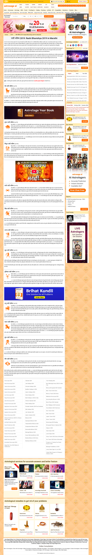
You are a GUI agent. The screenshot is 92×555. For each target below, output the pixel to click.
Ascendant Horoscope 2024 (11, 442)
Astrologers (31, 539)
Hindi (77, 73)
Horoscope (10, 10)
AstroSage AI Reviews (78, 540)
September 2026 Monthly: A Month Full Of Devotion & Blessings (78, 79)
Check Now (29, 478)
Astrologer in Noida (51, 539)
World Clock (25, 539)
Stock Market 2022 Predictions (53, 408)
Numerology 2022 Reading (52, 422)
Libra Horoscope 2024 (9, 400)
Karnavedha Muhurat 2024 (31, 429)
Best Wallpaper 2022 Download (53, 405)
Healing (38, 10)
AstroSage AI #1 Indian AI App (13, 540)
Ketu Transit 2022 (50, 410)
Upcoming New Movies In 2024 (53, 399)
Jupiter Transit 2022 (50, 416)
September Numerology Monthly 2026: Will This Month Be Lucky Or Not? (78, 101)
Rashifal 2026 (18, 1)
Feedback (50, 542)
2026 (22, 10)
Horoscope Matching (14, 12)
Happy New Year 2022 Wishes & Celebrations (12, 446)
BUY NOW (14, 488)
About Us (68, 542)
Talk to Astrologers (8, 548)
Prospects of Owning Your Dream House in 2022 (53, 443)
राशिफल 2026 (30, 12)
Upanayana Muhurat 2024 (31, 420)
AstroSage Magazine (72, 71)
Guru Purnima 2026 (70, 109)
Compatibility (58, 10)
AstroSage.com (51, 553)
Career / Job (71, 202)
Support (39, 543)
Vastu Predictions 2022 (10, 425)
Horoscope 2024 (8, 380)
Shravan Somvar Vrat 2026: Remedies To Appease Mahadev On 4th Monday (78, 84)
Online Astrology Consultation (30, 548)
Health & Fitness (71, 206)
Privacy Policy (78, 542)
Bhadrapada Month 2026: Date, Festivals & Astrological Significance (78, 76)
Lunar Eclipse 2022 (50, 433)
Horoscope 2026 (25, 1)
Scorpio (27, 7)
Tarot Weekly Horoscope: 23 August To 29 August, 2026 (78, 98)
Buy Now (71, 19)
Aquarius (46, 7)
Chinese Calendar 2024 (30, 400)
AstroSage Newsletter (72, 64)
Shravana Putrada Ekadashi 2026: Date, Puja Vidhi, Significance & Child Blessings (78, 90)
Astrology (17, 10)
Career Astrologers (75, 548)
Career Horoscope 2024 (10, 430)
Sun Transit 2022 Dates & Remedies (54, 439)
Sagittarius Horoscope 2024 (11, 406)
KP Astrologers (46, 550)
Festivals (71, 10)
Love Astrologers (66, 548)
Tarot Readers (51, 548)
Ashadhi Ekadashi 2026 (83, 107)
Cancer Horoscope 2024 (10, 392)
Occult (25, 10)
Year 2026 (85, 73)
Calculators (65, 10)
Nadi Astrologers (54, 550)
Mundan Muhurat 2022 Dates (31, 438)
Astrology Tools (44, 542)
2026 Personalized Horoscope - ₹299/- (76, 199)
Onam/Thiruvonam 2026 (78, 110)
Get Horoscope (49, 16)
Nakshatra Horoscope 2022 (52, 396)
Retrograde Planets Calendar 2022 (53, 425)
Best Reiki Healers (63, 550)
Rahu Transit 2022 (50, 413)
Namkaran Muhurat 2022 (30, 440)
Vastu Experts (29, 550)
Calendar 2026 (40, 1)
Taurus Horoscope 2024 (10, 386)
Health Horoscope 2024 (10, 439)
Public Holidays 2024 (29, 403)
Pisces (52, 7)
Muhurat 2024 (28, 418)
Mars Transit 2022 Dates (51, 390)
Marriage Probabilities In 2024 (52, 446)
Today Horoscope (33, 1)
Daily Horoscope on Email (83, 64)
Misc (76, 10)
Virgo (52, 4)
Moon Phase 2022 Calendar (52, 402)
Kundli (14, 1)
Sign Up (85, 1)
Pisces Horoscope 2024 (10, 415)
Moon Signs (77, 12)
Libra (20, 7)
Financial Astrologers (37, 550)
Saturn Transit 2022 (50, 419)
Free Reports (32, 10)
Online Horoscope (51, 12)
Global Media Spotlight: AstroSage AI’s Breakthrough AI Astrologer (36, 540)
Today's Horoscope (38, 12)
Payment (73, 542)
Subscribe (85, 48)
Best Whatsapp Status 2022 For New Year (54, 384)
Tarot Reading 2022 (50, 380)
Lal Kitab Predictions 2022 (10, 422)
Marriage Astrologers (42, 548)
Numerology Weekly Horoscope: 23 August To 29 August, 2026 (78, 92)
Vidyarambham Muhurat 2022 (31, 423)
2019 (11, 34)
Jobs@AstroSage (45, 543)
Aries (20, 4)
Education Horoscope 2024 (11, 436)
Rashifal (10, 1)
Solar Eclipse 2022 (50, 430)
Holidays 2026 (77, 105)
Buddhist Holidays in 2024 (31, 389)
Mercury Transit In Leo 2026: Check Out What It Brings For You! (78, 95)
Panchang (43, 10)
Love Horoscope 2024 (9, 428)
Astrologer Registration (55, 543)
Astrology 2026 (36, 542)
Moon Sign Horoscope (75, 539)
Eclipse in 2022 (49, 428)
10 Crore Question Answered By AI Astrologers (62, 540)
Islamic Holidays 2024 (30, 392)
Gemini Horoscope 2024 (10, 389)
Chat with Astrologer (57, 1)
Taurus (27, 4)
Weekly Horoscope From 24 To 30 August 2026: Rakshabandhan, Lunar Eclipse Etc (78, 87)
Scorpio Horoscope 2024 (10, 403)
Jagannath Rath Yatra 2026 (72, 107)
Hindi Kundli (67, 12)
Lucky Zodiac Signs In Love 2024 (53, 449)
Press (5, 540)
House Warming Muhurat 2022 (32, 435)
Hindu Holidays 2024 (29, 395)
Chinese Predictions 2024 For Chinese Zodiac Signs (13, 418)
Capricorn (39, 7)
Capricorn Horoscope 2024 (11, 409)
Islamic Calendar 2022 (30, 415)
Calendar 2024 (28, 380)
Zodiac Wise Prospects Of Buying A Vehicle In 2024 (54, 453)
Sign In (80, 1)
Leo (46, 4)
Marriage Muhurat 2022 (30, 432)
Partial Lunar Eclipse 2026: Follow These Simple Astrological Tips (78, 81)
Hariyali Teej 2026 (79, 109)
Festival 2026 (70, 105)
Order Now (84, 209)
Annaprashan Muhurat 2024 (31, 426)
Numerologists (58, 548)
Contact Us (62, 542)
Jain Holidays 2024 (29, 383)
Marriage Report (71, 201)
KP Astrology (84, 539)
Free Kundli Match (60, 539)
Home (5, 10)
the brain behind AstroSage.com (79, 216)
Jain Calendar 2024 (29, 412)
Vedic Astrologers (84, 548)
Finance (69, 204)
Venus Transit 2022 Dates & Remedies (54, 436)
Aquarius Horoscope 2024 (10, 412)
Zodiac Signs (43, 539)
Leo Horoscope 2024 (9, 395)
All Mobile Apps (83, 41)
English (69, 73)
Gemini (33, 4)
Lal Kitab (72, 12)
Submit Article (56, 542)
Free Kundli (6, 12)
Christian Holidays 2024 (30, 386)
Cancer (40, 4)
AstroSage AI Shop (9, 539)
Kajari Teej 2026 (76, 111)
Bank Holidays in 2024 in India (31, 397)
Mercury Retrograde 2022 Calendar (54, 387)
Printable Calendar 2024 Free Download (34, 406)
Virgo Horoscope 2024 (10, 397)
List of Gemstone (17, 539)
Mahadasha (36, 539)
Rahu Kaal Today (60, 12)
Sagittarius (33, 7)
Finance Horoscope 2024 (10, 433)
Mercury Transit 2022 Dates (52, 393)
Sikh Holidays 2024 (29, 409)
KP (53, 10)
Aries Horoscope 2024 (9, 383)
